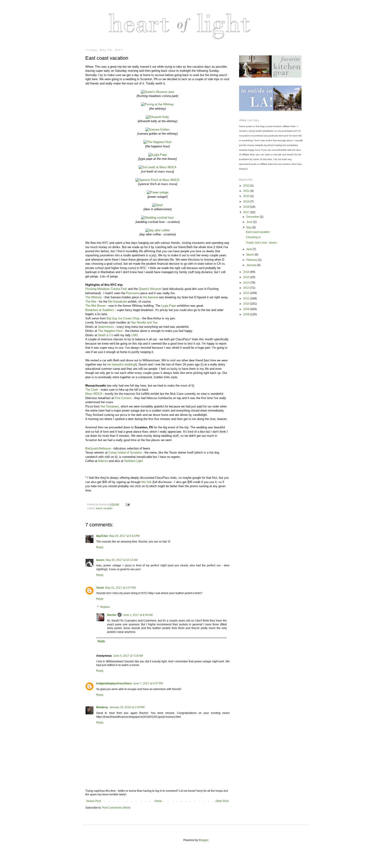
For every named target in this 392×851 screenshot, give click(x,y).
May (249, 227)
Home (158, 801)
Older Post (222, 801)
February (252, 259)
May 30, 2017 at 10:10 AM (122, 560)
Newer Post (93, 801)
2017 (246, 212)
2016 (246, 272)
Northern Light (133, 461)
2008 (246, 314)
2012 (246, 293)
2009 (246, 309)
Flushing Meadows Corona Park (106, 289)
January (251, 265)
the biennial (151, 297)
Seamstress (106, 326)
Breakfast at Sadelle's (99, 310)
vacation (108, 508)
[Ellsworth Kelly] (157, 117)
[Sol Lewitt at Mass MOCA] (157, 167)
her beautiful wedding (121, 364)
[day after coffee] (157, 230)
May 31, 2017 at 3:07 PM (120, 587)
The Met (90, 301)
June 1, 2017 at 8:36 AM (138, 615)
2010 (246, 303)
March (250, 254)
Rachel (111, 615)
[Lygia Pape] (157, 154)
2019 (246, 201)
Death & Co (105, 335)
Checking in (253, 237)
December (253, 216)
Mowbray (102, 707)
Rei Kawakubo (117, 301)
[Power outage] (157, 192)
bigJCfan (102, 536)
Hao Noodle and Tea (144, 322)
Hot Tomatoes (109, 406)
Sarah (100, 587)
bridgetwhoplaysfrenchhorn (114, 683)
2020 (246, 196)
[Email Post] (127, 504)
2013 (246, 287)
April (249, 249)
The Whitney (93, 297)
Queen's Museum (150, 289)
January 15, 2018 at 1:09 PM (127, 707)
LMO (135, 335)
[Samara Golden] (157, 129)
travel (99, 508)
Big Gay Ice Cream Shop (123, 318)
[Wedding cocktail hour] (157, 217)
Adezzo (103, 461)
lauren (100, 560)
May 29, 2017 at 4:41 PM (124, 536)
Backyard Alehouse (98, 448)
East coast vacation (258, 232)
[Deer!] (157, 205)
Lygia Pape (168, 305)
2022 (246, 185)
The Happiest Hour (110, 331)
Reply (99, 547)
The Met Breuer (95, 305)
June (249, 222)
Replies (105, 607)
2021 (246, 190)
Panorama (133, 293)
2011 (246, 298)
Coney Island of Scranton (125, 452)
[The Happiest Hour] (157, 142)
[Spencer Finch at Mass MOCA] (157, 180)
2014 (246, 282)
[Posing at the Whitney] (157, 104)
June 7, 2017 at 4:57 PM (148, 683)
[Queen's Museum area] (157, 92)
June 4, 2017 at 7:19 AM (128, 655)
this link (146, 482)
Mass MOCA (94, 393)
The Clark (91, 389)
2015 (246, 277)
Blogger (203, 840)
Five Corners (123, 398)
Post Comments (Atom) (116, 807)
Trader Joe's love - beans (261, 242)
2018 (246, 206)
